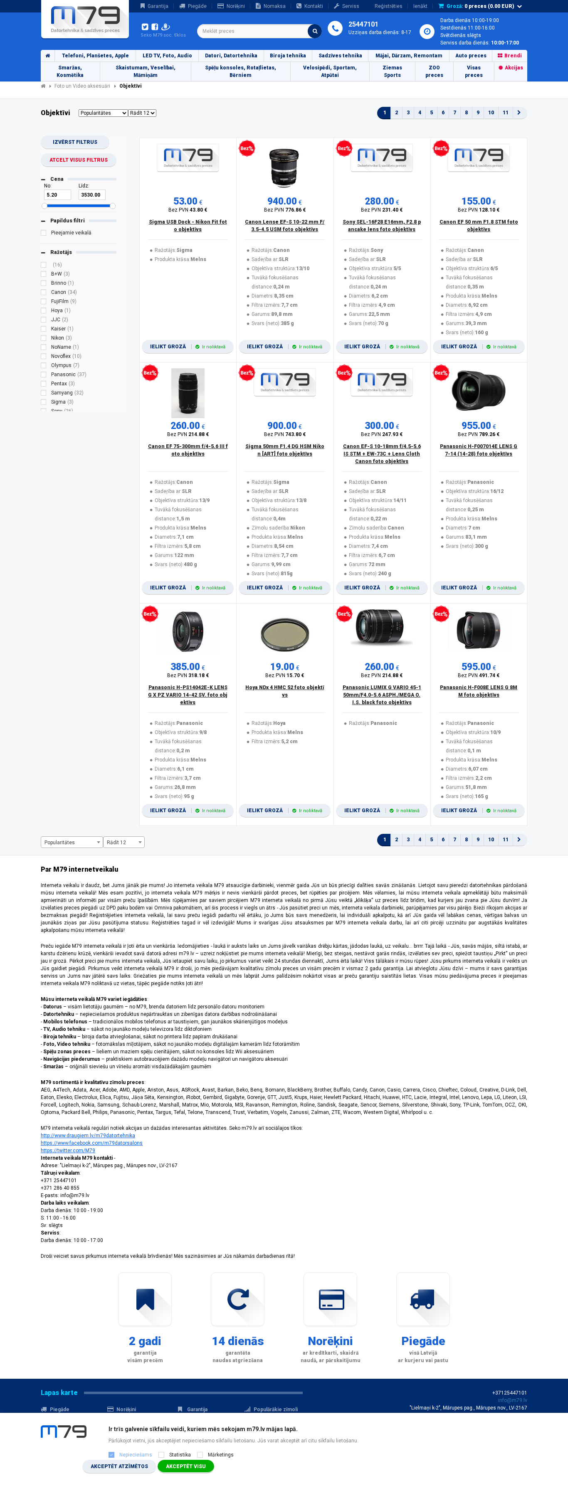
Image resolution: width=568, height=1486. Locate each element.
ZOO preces (434, 71)
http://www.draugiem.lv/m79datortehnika (88, 1136)
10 (491, 113)
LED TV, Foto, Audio (167, 56)
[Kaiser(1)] (44, 330)
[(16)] (44, 266)
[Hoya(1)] (44, 312)
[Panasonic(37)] (44, 376)
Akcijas (514, 68)
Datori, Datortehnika (231, 56)
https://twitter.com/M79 (68, 1150)
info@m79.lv (512, 1400)
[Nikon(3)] (44, 339)
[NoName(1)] (44, 348)
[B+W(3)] (44, 275)
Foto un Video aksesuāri (82, 86)
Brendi (513, 56)
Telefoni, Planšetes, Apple (95, 56)
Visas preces (474, 71)
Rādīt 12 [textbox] (116, 842)
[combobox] (259, 31)
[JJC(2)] (44, 321)
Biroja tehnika (288, 56)
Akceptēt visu (186, 1466)
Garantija (158, 6)
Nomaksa (275, 6)
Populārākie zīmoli (276, 1409)
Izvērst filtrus (75, 142)
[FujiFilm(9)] (44, 302)
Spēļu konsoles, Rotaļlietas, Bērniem (240, 71)
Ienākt (420, 6)
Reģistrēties (389, 6)
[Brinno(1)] (44, 284)
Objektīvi (130, 86)
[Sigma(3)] (44, 403)
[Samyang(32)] (44, 394)
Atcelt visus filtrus (78, 160)
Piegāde (197, 6)
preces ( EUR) (480, 6)
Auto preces (471, 56)
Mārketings (221, 1455)
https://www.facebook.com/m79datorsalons (92, 1143)
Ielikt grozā (187, 347)
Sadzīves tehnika (340, 56)
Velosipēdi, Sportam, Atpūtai (330, 71)
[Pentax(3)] (44, 385)
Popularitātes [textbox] (59, 842)
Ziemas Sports (392, 71)
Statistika (180, 1455)
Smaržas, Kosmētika (70, 71)
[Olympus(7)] (44, 366)
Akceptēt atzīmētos (119, 1466)
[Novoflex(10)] (44, 357)
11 (506, 113)
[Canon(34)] (44, 293)
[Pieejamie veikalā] (44, 234)
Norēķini (236, 6)
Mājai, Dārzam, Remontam (408, 56)
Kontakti (313, 6)
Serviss (350, 6)
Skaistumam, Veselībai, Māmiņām (145, 71)
